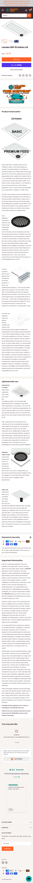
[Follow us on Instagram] (6, 862)
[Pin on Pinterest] (23, 75)
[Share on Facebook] (20, 75)
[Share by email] (30, 75)
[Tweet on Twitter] (26, 75)
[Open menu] (3, 10)
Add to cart (16, 59)
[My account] (26, 10)
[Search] (29, 15)
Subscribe (7, 848)
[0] (30, 10)
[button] (4, 797)
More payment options (16, 69)
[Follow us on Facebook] (3, 862)
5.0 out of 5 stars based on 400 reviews (16, 773)
